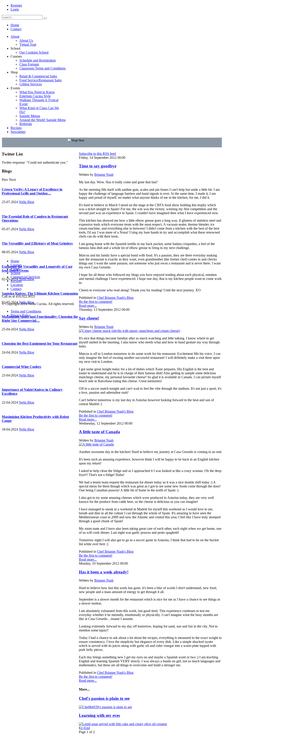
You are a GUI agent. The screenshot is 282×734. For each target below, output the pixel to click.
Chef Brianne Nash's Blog (115, 298)
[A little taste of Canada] (96, 444)
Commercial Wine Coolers (21, 367)
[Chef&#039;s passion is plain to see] (105, 707)
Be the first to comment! (95, 301)
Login (15, 9)
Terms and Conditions (26, 311)
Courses (16, 265)
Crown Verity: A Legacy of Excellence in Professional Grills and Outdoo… (32, 191)
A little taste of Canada (99, 431)
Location (17, 285)
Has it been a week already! (103, 572)
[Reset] (45, 18)
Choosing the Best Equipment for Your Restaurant (39, 343)
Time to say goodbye (97, 166)
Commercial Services (25, 277)
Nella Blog (26, 202)
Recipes (16, 281)
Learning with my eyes (99, 715)
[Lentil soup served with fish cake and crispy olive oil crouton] (123, 724)
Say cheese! (89, 318)
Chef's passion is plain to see (104, 698)
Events (15, 269)
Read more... (88, 305)
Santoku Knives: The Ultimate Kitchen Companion (40, 293)
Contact (16, 289)
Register (16, 5)
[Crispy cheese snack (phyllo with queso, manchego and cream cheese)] (129, 331)
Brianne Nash (103, 174)
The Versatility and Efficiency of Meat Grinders (37, 243)
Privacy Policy (21, 315)
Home (15, 261)
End (87, 728)
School (15, 273)
